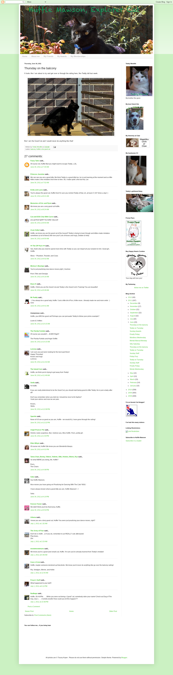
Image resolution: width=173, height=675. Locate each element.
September (134, 313)
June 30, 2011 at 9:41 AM (39, 306)
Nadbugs (33, 593)
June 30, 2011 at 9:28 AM (39, 290)
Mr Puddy (34, 297)
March (132, 379)
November (134, 306)
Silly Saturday (135, 344)
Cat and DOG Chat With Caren (41, 217)
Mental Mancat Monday (138, 341)
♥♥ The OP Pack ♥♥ (37, 246)
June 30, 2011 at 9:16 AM (39, 277)
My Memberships (78, 56)
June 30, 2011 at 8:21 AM (39, 196)
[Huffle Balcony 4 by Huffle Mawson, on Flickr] (71, 136)
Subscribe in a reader (134, 441)
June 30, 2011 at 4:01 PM (39, 449)
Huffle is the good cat (43, 149)
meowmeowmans (37, 549)
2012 (130, 297)
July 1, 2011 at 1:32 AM (38, 524)
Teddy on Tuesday (136, 328)
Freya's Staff (35, 580)
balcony (33, 149)
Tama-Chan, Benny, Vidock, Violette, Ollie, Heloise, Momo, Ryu (54, 457)
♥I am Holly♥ (35, 230)
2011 (130, 300)
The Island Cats (36, 369)
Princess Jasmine (37, 174)
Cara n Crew (35, 562)
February (133, 382)
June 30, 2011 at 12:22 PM (40, 423)
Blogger (124, 658)
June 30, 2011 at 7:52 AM (39, 183)
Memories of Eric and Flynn (40, 203)
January (133, 386)
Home (24, 56)
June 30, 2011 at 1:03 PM (39, 436)
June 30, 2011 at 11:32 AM (40, 362)
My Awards (62, 56)
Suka (32, 477)
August (133, 316)
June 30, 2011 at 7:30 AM (39, 167)
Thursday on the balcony (139, 325)
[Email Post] (54, 147)
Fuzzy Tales (34, 161)
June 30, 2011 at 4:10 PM (39, 497)
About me (35, 56)
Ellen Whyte (34, 443)
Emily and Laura (36, 190)
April (132, 376)
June (132, 322)
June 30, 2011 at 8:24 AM (39, 209)
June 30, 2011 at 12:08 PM (40, 409)
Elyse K (33, 284)
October (133, 309)
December (134, 303)
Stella (32, 383)
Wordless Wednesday (138, 338)
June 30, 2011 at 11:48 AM (40, 375)
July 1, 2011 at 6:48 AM (38, 555)
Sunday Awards (135, 331)
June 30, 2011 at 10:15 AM (40, 324)
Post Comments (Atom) (42, 615)
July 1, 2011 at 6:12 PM (38, 586)
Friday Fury (134, 356)
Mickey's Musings (37, 266)
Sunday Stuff (134, 353)
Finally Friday (135, 334)
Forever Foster (36, 504)
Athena (33, 517)
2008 (130, 396)
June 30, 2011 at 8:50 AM (39, 223)
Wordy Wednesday (137, 369)
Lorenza (33, 349)
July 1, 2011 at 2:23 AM (38, 541)
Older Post (113, 611)
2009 (130, 393)
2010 (130, 390)
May (132, 373)
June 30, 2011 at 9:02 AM (39, 259)
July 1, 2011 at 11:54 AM (39, 573)
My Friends (48, 56)
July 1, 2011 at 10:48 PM (39, 602)
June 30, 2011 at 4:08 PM (39, 470)
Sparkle (33, 416)
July (131, 319)
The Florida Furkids (37, 331)
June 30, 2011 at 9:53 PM (39, 510)
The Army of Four (37, 531)
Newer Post (29, 611)
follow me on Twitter (141, 288)
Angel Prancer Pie (37, 430)
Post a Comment (34, 607)
